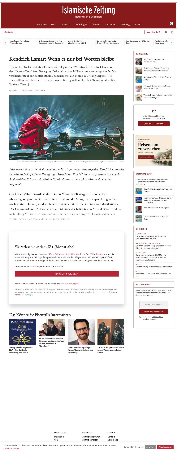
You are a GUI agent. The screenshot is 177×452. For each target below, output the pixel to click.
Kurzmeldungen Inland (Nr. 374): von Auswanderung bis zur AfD (151, 237)
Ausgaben (42, 24)
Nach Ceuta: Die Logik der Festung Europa (20, 42)
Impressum (59, 436)
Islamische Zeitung (88, 9)
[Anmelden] (166, 32)
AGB (56, 439)
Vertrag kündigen (90, 439)
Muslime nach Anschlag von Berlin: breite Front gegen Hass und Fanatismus (158, 200)
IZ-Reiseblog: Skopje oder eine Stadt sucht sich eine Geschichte (51, 42)
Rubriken (66, 24)
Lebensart (110, 24)
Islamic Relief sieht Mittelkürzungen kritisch (77, 42)
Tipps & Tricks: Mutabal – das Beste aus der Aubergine (158, 96)
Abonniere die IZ (153, 32)
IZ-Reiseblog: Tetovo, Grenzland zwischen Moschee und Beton (156, 69)
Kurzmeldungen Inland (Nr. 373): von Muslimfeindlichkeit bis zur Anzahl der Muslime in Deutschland (151, 257)
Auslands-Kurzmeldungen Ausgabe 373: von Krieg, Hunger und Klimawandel (153, 247)
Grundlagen (81, 24)
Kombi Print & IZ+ (74, 254)
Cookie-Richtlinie (11, 448)
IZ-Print (34, 266)
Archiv (137, 24)
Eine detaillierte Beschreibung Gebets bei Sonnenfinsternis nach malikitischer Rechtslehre (152, 181)
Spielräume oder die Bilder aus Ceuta (138, 42)
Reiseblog (125, 24)
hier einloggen (71, 283)
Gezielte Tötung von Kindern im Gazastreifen (154, 267)
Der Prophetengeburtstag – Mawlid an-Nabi (155, 60)
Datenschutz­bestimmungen (153, 317)
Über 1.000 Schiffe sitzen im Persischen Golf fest (153, 275)
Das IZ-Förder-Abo (94, 254)
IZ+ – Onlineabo (56, 254)
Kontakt (111, 436)
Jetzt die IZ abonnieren (154, 123)
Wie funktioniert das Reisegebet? (157, 207)
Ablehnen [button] (150, 447)
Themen (96, 24)
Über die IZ (112, 439)
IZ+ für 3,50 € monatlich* (66, 273)
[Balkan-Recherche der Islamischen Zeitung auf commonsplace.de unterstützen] (154, 165)
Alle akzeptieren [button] (165, 447)
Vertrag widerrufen (91, 436)
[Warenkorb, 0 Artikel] (172, 32)
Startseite (9, 32)
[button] (171, 23)
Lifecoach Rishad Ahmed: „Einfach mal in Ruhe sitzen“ (157, 87)
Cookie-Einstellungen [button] (134, 447)
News (53, 24)
